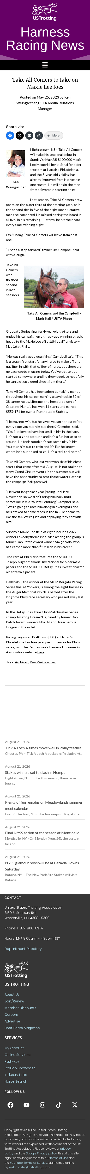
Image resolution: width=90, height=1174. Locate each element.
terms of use (59, 1158)
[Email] (29, 135)
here (40, 652)
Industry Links (16, 1074)
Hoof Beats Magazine (22, 1028)
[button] (45, 65)
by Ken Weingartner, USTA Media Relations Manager (45, 103)
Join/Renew (14, 1001)
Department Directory (23, 948)
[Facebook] (10, 135)
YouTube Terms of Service (28, 1163)
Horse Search (16, 1081)
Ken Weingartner (43, 662)
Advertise (12, 1021)
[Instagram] (43, 1105)
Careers (11, 1014)
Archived (21, 662)
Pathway (12, 1061)
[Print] (39, 135)
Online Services (17, 1054)
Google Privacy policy (41, 1153)
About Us (12, 994)
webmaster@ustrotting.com (29, 1167)
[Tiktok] (59, 1105)
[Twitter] (20, 135)
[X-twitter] (75, 1105)
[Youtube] (27, 1105)
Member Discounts (20, 1008)
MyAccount (14, 1048)
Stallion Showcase (20, 1068)
